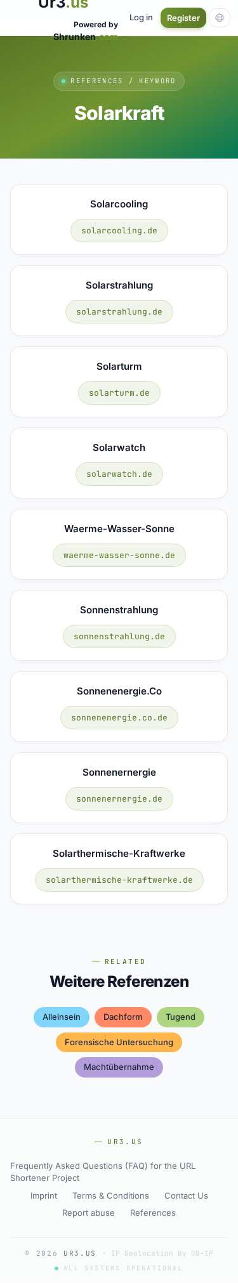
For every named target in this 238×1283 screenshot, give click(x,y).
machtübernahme (119, 1067)
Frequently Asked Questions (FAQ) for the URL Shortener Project (102, 1172)
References (153, 1213)
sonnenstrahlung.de (119, 636)
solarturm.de (119, 393)
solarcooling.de (119, 230)
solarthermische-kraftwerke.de (119, 880)
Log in (141, 17)
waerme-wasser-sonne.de (119, 555)
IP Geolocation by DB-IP (162, 1253)
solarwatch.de (119, 474)
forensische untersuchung (119, 1042)
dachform (123, 1017)
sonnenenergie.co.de (119, 717)
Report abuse (88, 1213)
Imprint (43, 1195)
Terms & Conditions (110, 1195)
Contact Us (186, 1195)
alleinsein (62, 1017)
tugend (180, 1017)
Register (183, 18)
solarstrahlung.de (119, 311)
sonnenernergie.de (119, 798)
